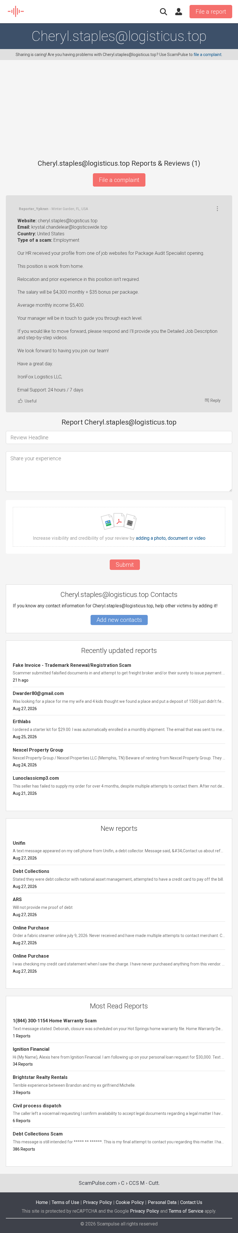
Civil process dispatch (37, 1106)
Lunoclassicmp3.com (36, 778)
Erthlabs (22, 721)
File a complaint (119, 179)
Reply (215, 400)
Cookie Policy (130, 1202)
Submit (125, 564)
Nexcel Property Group (38, 750)
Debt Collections (31, 871)
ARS (17, 899)
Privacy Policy (97, 1202)
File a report (211, 11)
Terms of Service (186, 1211)
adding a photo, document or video (170, 538)
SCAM (16, 11)
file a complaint (207, 54)
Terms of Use (65, 1202)
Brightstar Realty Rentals (40, 1077)
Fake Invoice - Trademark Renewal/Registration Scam (72, 665)
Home (42, 1202)
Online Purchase (31, 928)
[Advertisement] (119, 113)
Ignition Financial (31, 1049)
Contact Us (191, 1202)
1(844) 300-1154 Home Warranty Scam (55, 1020)
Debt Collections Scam (38, 1134)
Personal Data (162, 1202)
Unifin (19, 843)
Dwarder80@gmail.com (38, 693)
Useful (31, 401)
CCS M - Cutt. (144, 1183)
